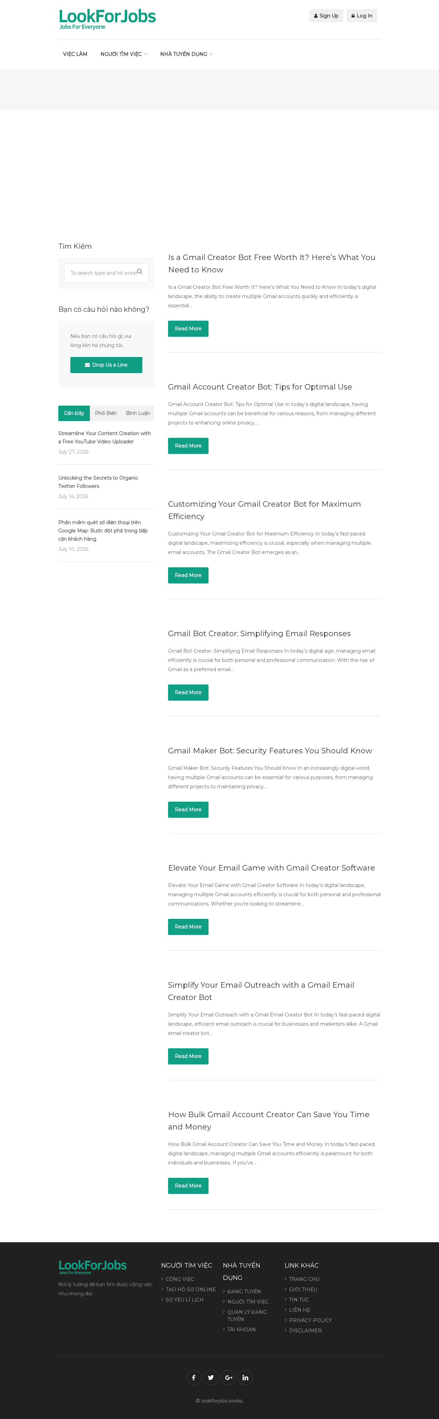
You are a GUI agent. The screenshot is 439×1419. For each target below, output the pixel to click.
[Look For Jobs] (107, 19)
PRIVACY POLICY (310, 1320)
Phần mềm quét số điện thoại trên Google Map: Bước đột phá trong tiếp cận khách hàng (103, 530)
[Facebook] (193, 1377)
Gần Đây (74, 413)
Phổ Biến (106, 413)
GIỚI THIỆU (303, 1289)
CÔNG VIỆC (180, 1279)
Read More (188, 328)
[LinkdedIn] (245, 1377)
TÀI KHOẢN (241, 1330)
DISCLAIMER (305, 1331)
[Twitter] (210, 1377)
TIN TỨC (299, 1300)
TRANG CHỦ (304, 1279)
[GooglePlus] (228, 1377)
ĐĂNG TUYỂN (244, 1291)
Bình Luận (138, 413)
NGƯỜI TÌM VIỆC (121, 54)
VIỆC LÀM (75, 54)
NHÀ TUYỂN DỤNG (183, 54)
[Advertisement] (219, 175)
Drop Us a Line (109, 365)
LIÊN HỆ (299, 1310)
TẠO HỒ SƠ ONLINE (191, 1289)
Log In (363, 16)
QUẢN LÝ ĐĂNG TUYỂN (247, 1315)
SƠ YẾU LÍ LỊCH (185, 1300)
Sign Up (328, 16)
